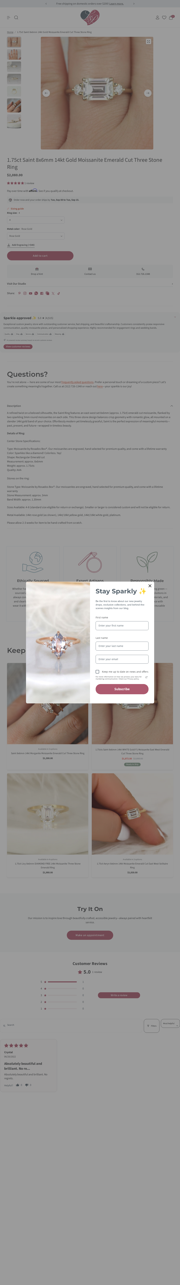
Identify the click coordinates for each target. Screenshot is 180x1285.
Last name (102, 638)
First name (102, 617)
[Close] (150, 586)
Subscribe (122, 689)
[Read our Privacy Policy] (146, 677)
